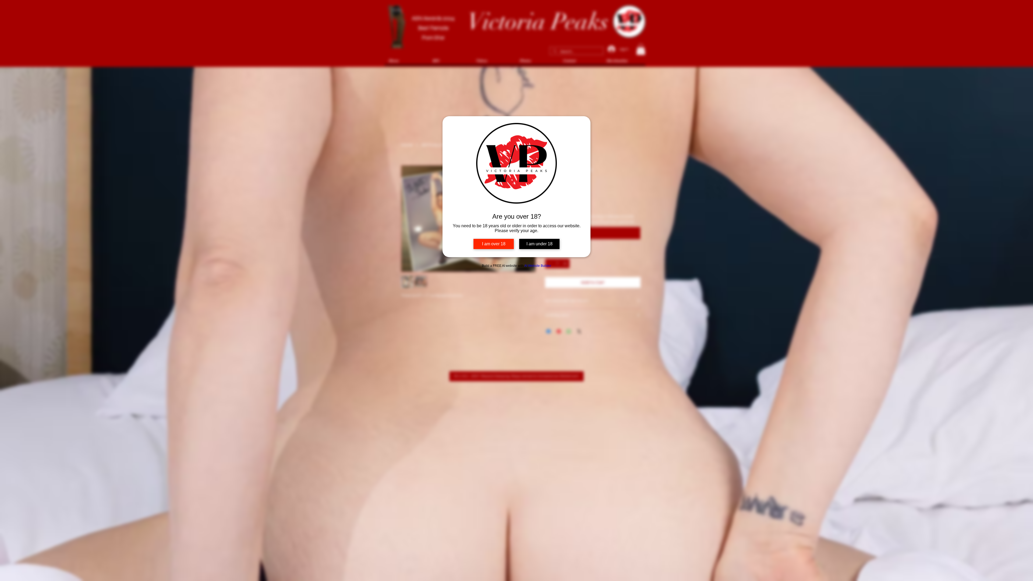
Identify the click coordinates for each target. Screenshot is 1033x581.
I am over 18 (493, 244)
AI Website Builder (537, 266)
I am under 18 (539, 244)
